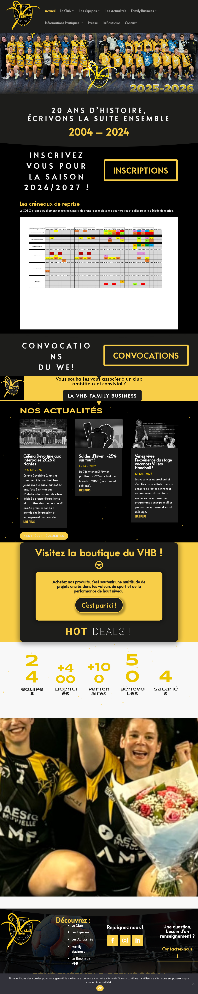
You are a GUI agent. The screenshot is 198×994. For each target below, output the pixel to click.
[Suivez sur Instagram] (125, 940)
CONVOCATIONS (146, 355)
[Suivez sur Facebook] (112, 940)
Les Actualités (116, 11)
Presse (93, 23)
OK (100, 988)
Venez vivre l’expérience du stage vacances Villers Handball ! (153, 461)
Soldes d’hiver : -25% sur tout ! (98, 458)
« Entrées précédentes (44, 536)
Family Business (142, 11)
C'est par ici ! (99, 605)
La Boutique (111, 23)
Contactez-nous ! (177, 952)
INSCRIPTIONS (140, 170)
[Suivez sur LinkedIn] (137, 940)
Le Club (65, 11)
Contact (131, 23)
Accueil (50, 11)
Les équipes (88, 11)
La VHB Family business (102, 395)
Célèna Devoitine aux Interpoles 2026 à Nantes (42, 459)
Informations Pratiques (62, 23)
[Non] (193, 984)
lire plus (29, 521)
